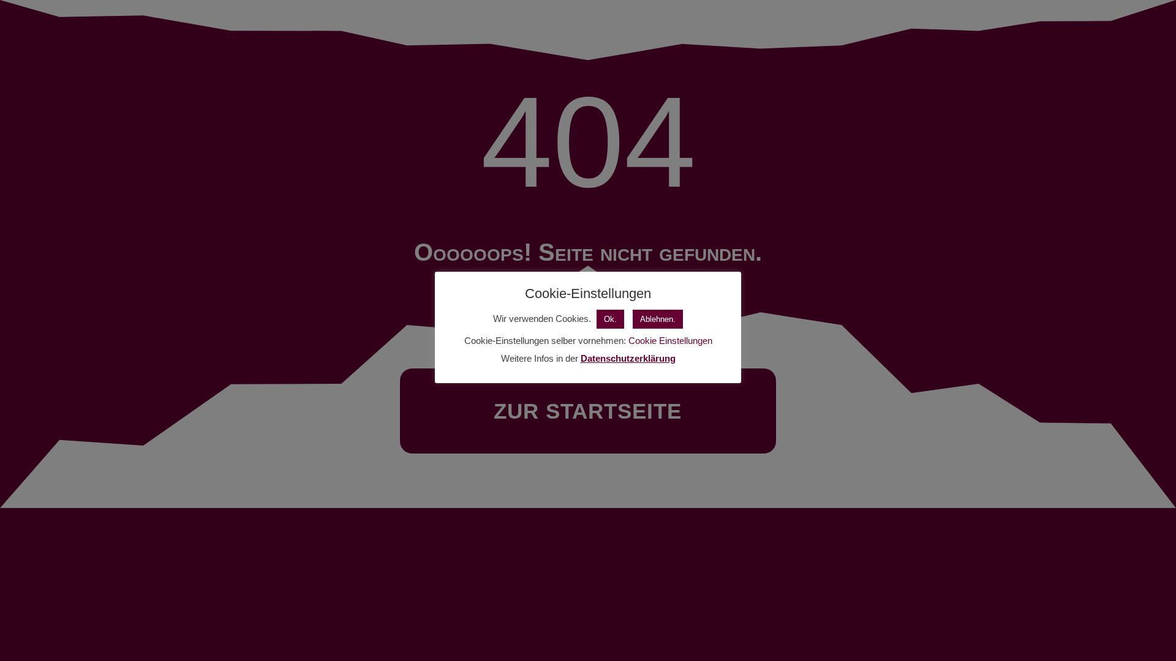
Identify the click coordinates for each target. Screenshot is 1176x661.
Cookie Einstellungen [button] (670, 340)
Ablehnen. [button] (658, 319)
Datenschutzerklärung (628, 358)
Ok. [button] (610, 319)
